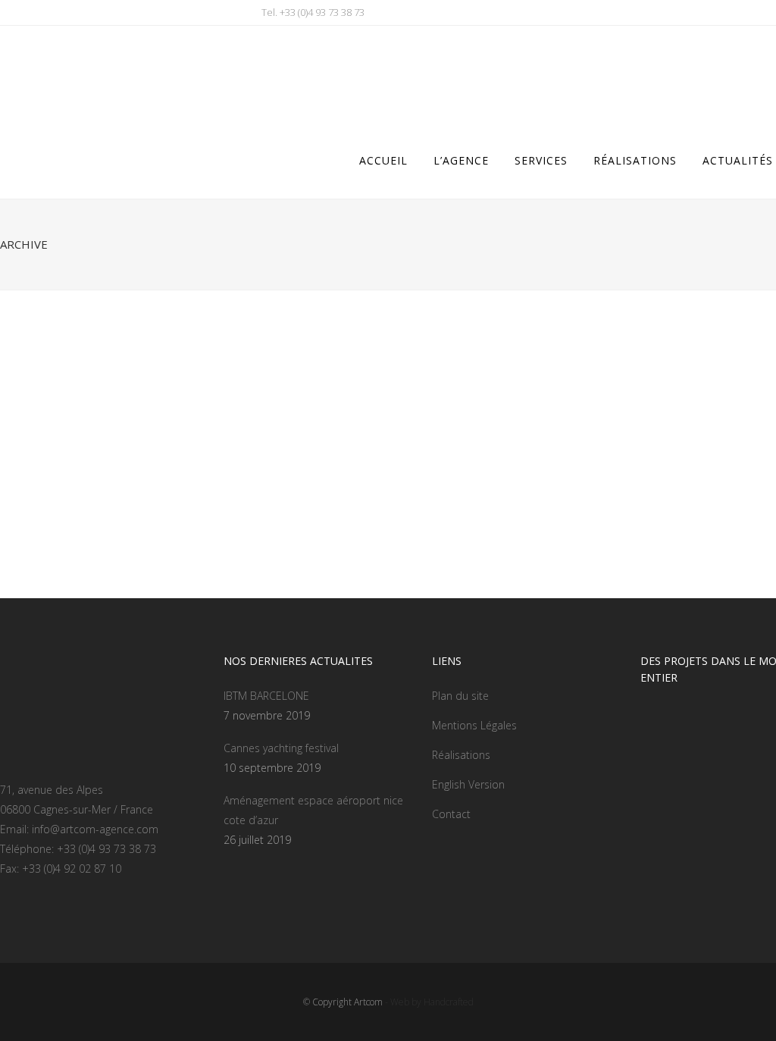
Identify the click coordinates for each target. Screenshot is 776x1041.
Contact (451, 814)
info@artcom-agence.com (95, 829)
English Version (468, 784)
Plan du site (460, 695)
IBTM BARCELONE (266, 695)
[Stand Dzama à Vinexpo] (388, 401)
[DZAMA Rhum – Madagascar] (129, 401)
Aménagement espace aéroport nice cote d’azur (313, 810)
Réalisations (461, 755)
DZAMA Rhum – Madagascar (90, 495)
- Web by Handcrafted (428, 1002)
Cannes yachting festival (281, 748)
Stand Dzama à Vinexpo (338, 495)
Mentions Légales (474, 725)
